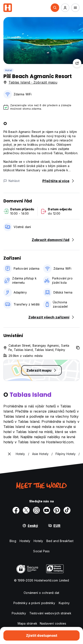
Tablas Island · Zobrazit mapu (33, 82)
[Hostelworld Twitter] (26, 510)
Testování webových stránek (50, 613)
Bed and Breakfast (59, 541)
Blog (13, 541)
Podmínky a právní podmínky (34, 603)
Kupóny (64, 603)
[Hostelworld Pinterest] (56, 510)
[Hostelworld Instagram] (36, 510)
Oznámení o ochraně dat (41, 593)
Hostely (25, 541)
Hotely (38, 541)
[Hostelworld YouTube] (46, 510)
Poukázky (19, 613)
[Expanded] (9, 454)
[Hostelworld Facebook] (16, 510)
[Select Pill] (55, 7)
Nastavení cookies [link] (53, 623)
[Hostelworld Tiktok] (67, 510)
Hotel (8, 70)
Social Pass (41, 551)
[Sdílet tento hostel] (77, 63)
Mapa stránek (27, 623)
